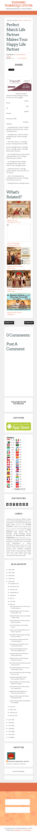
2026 (9, 570)
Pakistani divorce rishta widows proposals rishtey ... (18, 659)
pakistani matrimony (24, 548)
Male (26, 530)
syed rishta (27, 554)
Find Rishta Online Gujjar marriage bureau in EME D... (19, 635)
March (12, 709)
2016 (9, 734)
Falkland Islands (20, 524)
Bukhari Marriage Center (18, 761)
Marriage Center (12, 533)
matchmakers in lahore (21, 543)
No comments (22, 58)
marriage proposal (19, 540)
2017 (9, 731)
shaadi (12, 552)
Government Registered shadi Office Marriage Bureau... (18, 649)
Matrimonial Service (23, 535)
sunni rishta (18, 554)
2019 (9, 725)
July (11, 598)
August (12, 595)
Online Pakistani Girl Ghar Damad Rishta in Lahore (19, 621)
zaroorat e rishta (21, 555)
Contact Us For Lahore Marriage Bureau (18, 520)
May (11, 604)
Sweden (8, 540)
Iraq (19, 530)
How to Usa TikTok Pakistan (13, 528)
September (13, 592)
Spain (24, 538)
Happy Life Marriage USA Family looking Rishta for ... (18, 697)
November (13, 586)
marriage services (18, 541)
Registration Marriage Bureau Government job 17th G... (18, 692)
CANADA (23, 519)
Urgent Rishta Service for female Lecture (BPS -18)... (19, 612)
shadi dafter (19, 552)
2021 (9, 720)
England (13, 524)
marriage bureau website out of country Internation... (19, 645)
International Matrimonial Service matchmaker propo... (19, 668)
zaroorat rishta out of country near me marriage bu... (19, 607)
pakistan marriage (25, 546)
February (13, 712)
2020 (9, 722)
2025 (9, 572)
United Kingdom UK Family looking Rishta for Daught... (19, 682)
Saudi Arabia (18, 538)
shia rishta (9, 554)
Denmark (28, 521)
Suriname (28, 538)
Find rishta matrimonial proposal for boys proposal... (20, 664)
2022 (9, 581)
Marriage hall (10, 535)
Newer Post (9, 323)
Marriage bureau (25, 533)
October (12, 589)
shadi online (27, 552)
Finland (16, 526)
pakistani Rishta (11, 548)
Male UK (28, 532)
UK (12, 540)
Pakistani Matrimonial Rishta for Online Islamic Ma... (19, 654)
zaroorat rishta (10, 555)
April (11, 707)
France (20, 526)
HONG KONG (27, 526)
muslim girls (23, 545)
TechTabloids (27, 830)
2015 (9, 737)
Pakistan (27, 20)
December (13, 583)
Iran (16, 530)
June (11, 601)
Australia (9, 519)
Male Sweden (18, 532)
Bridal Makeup (16, 519)
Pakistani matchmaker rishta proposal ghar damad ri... (18, 678)
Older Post (29, 323)
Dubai (8, 524)
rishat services (11, 550)
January (12, 715)
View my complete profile (16, 764)
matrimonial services (12, 545)
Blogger (22, 771)
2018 (9, 728)
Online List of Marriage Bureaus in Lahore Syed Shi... (19, 631)
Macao (22, 530)
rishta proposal (21, 550)
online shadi (16, 547)
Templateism (18, 830)
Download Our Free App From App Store (18, 523)
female (20, 20)
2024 (9, 575)
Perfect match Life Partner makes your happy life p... (19, 687)
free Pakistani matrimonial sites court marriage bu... (18, 640)
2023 (9, 578)
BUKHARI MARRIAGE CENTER (18, 4)
